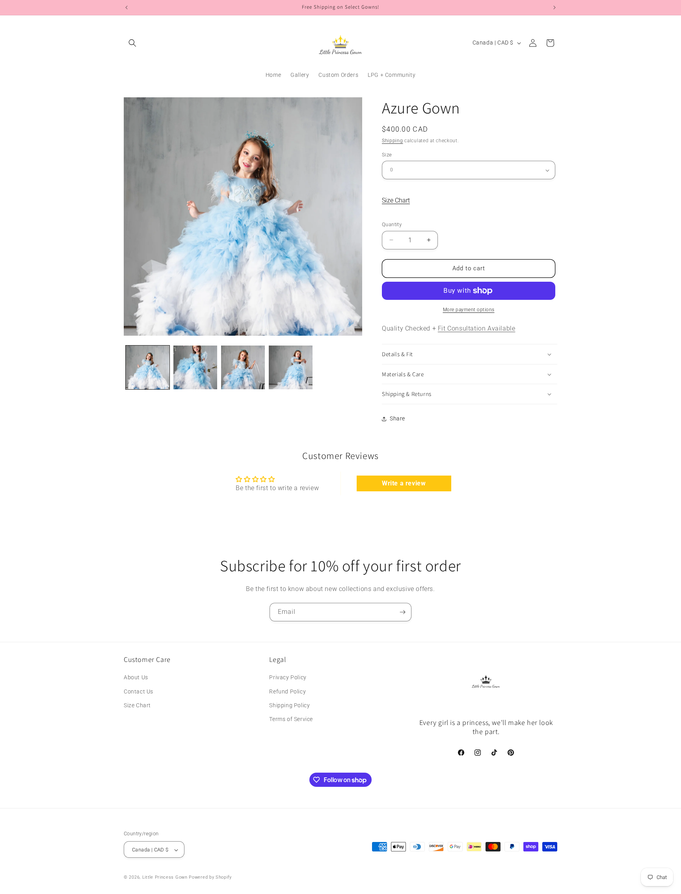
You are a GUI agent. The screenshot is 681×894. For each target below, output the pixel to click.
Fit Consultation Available (476, 328)
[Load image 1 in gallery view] (147, 367)
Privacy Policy (287, 678)
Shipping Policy (289, 705)
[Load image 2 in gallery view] (195, 367)
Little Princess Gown (165, 877)
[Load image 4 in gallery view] (291, 367)
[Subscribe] (402, 612)
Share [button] (397, 418)
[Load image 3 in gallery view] (243, 367)
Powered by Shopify (210, 877)
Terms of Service (291, 719)
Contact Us (138, 691)
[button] (132, 43)
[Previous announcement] (126, 7)
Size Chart (396, 200)
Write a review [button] (404, 483)
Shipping (392, 140)
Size (387, 155)
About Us (136, 678)
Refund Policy (287, 691)
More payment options (469, 309)
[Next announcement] (554, 7)
